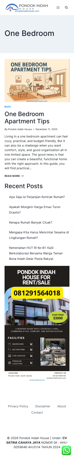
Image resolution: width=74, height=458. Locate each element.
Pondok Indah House (20, 129)
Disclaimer (42, 406)
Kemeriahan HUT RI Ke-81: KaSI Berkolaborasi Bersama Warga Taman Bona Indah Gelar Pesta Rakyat (36, 253)
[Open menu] (57, 7)
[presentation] (37, 80)
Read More (14, 176)
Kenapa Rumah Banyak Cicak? (30, 222)
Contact (37, 412)
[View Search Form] (66, 8)
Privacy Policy (18, 406)
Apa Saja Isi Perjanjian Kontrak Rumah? (37, 197)
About (61, 406)
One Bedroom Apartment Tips (27, 117)
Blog (8, 106)
